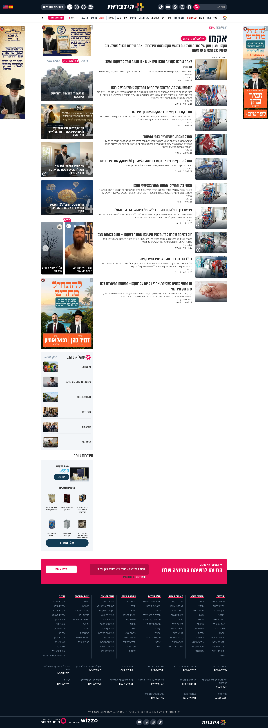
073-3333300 (189, 684)
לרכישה (61, 477)
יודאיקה (132, 650)
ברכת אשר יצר (58, 650)
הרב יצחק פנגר (107, 614)
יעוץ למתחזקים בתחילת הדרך (88, 666)
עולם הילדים (167, 18)
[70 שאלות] (77, 7)
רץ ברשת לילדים (153, 605)
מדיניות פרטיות (218, 601)
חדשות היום (198, 610)
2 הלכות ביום (219, 619)
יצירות (158, 641)
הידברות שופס (218, 641)
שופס (119, 18)
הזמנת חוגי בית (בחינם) (91, 680)
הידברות (221, 596)
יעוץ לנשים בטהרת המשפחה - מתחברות (213, 681)
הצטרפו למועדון (55, 17)
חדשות (201, 18)
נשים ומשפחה (82, 596)
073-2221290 (94, 684)
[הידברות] (126, 7)
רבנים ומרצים (107, 596)
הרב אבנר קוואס (107, 646)
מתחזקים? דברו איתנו (53, 7)
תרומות (102, 18)
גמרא (133, 610)
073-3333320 (63, 673)
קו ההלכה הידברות (188, 680)
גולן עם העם (177, 623)
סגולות (133, 623)
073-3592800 (126, 670)
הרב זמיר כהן (179, 18)
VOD (215, 18)
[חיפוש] (196, 7)
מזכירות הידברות (220, 666)
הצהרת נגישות (218, 650)
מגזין (209, 18)
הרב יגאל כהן (108, 619)
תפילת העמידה (58, 614)
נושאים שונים (129, 596)
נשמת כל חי (59, 646)
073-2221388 (157, 670)
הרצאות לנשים (82, 637)
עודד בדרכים (177, 601)
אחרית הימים (130, 637)
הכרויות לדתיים (129, 641)
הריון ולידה (84, 632)
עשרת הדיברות (129, 614)
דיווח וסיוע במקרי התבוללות (121, 680)
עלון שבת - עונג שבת (155, 666)
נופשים (222, 632)
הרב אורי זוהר (108, 637)
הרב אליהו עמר (107, 650)
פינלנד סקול (130, 619)
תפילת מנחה (59, 605)
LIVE (72, 17)
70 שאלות (155, 18)
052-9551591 (157, 684)
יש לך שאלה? (50, 357)
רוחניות (200, 619)
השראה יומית (177, 641)
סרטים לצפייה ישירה (152, 614)
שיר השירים (60, 641)
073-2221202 (157, 698)
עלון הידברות (219, 610)
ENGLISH (84, 18)
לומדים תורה (130, 601)
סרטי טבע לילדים (153, 637)
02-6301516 (221, 687)
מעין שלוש (60, 623)
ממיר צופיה (222, 693)
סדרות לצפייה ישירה (152, 619)
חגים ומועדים (198, 646)
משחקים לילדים (154, 623)
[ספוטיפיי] (70, 7)
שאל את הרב (144, 18)
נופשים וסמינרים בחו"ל (154, 693)
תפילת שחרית (59, 601)
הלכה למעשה (177, 614)
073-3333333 (220, 698)
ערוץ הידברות (219, 605)
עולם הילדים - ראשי (152, 601)
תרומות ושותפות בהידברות (184, 666)
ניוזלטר (222, 614)
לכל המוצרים (67, 543)
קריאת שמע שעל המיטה (54, 655)
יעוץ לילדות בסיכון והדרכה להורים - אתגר (56, 668)
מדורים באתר (197, 596)
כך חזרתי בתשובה (175, 637)
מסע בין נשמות (176, 628)
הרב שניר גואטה (107, 623)
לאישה (86, 601)
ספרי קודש (131, 646)
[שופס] (83, 7)
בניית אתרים (74, 722)
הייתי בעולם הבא (175, 646)
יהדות (201, 601)
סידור (62, 596)
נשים (201, 614)
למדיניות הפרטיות (129, 577)
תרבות (201, 632)
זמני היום (133, 18)
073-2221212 (189, 670)
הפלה (86, 628)
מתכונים (85, 605)
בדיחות (158, 610)
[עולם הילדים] (90, 7)
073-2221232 (95, 670)
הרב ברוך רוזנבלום (106, 632)
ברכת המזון (60, 619)
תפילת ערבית (59, 610)
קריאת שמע (59, 628)
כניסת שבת (220, 628)
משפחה (200, 623)
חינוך (133, 628)
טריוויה (158, 632)
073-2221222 (220, 670)
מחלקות (111, 18)
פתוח (181, 619)
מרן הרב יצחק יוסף (106, 610)
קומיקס (158, 628)
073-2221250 (189, 698)
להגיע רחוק (178, 632)
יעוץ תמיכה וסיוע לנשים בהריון (151, 680)
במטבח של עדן (176, 610)
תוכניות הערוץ (176, 596)
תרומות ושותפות (218, 637)
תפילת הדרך (59, 637)
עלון (125, 18)
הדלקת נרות (83, 614)
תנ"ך (133, 605)
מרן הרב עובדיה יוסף (105, 605)
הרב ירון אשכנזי (107, 628)
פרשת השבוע (198, 641)
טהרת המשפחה (82, 610)
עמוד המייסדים (218, 646)
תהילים (61, 632)
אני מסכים (133, 577)
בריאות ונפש (130, 632)
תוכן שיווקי (199, 650)
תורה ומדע (199, 628)
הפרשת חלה (83, 641)
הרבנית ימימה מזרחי (80, 619)
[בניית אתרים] (89, 722)
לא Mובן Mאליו (176, 605)
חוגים (158, 646)
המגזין (201, 605)
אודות (222, 655)
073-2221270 (63, 684)
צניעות (86, 623)
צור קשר (93, 18)
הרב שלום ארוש (107, 641)
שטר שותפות (192, 18)
